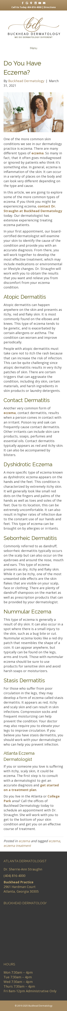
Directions (50, 7)
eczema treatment (17, 845)
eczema (24, 841)
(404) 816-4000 (14, 875)
